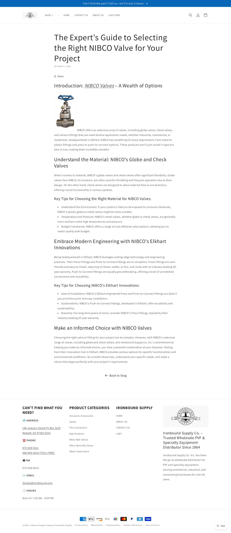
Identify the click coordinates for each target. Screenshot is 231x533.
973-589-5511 (30, 448)
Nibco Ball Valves (78, 439)
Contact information (133, 525)
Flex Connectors (78, 427)
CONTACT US (123, 427)
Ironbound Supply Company (41, 525)
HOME (119, 415)
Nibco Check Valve (79, 451)
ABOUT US (121, 421)
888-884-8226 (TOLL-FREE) (38, 453)
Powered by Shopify (63, 525)
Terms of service (152, 525)
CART (119, 433)
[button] (190, 15)
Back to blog (118, 375)
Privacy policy (81, 525)
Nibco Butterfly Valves (81, 445)
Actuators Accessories (81, 415)
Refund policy (97, 525)
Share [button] (60, 76)
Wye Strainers (76, 433)
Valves (72, 421)
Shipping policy (113, 525)
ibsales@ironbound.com (37, 483)
